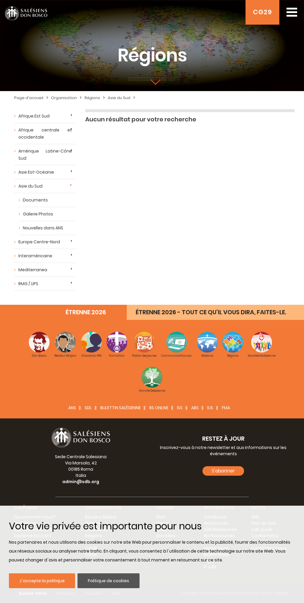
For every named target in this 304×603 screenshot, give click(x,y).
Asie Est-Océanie (36, 172)
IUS (210, 408)
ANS (72, 408)
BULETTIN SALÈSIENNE (120, 408)
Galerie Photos (38, 214)
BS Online (158, 408)
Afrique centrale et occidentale (45, 133)
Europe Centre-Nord (39, 242)
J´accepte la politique (42, 581)
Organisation (64, 98)
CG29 (262, 12)
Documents (35, 200)
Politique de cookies (108, 581)
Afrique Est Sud (34, 116)
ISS (180, 408)
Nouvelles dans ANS (43, 228)
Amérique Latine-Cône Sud (45, 154)
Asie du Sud (119, 98)
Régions (92, 98)
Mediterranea (32, 270)
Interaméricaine (35, 256)
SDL (88, 408)
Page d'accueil (28, 98)
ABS (195, 408)
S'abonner (223, 470)
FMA (226, 408)
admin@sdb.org (80, 482)
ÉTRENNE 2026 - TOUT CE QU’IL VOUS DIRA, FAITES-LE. (211, 312)
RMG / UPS (28, 284)
